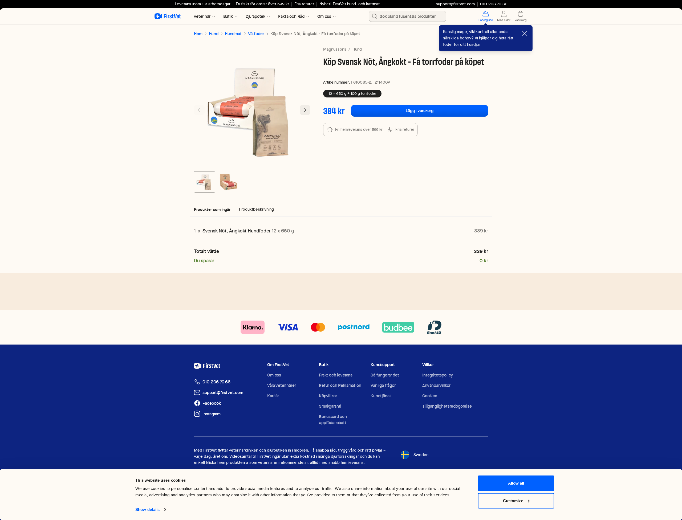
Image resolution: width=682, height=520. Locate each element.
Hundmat (233, 33)
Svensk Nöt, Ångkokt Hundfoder (248, 230)
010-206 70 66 (216, 382)
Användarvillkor (436, 385)
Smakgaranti (330, 406)
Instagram (211, 414)
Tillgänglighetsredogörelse (447, 406)
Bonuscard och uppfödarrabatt (333, 419)
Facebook (211, 403)
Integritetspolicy (437, 375)
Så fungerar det (385, 375)
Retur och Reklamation (340, 385)
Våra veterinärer (281, 385)
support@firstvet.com (455, 4)
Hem (198, 33)
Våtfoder (256, 33)
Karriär (273, 396)
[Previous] (199, 110)
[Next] (305, 110)
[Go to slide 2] (228, 182)
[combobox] (407, 16)
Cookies (429, 396)
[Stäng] (524, 33)
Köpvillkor (328, 396)
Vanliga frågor (383, 385)
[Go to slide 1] (204, 182)
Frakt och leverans (335, 375)
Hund (213, 33)
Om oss (274, 375)
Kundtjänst (381, 396)
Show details (147, 509)
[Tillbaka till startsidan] (168, 16)
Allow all (516, 483)
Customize (513, 500)
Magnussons (334, 49)
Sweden (420, 454)
